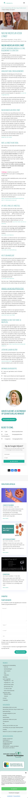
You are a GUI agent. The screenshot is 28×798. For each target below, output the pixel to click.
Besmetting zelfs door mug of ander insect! (15, 8)
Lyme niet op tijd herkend (8, 505)
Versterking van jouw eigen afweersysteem (13, 727)
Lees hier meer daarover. (7, 278)
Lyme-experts (7, 671)
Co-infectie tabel (8, 688)
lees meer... (6, 518)
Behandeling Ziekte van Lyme (10, 707)
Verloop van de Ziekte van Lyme (10, 725)
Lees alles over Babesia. (7, 235)
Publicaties (6, 675)
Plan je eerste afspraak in (9, 419)
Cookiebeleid (10, 796)
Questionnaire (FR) (8, 686)
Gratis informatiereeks (9, 690)
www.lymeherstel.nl (6, 361)
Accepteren (14, 789)
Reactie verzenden (20, 652)
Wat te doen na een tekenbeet (9, 539)
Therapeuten (6, 721)
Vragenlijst (5, 700)
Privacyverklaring (16, 796)
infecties (5, 715)
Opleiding (5, 677)
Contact (5, 698)
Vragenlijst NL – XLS (8, 680)
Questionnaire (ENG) (9, 684)
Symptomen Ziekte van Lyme (10, 719)
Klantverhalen (6, 717)
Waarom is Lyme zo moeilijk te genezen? (12, 731)
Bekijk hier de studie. (6, 137)
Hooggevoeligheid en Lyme (9, 713)
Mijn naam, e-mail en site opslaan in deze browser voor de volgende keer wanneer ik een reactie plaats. (13, 642)
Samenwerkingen (8, 669)
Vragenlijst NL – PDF (9, 682)
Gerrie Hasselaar (8, 39)
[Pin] (19, 470)
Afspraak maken (6, 692)
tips (25, 41)
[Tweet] (9, 470)
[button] (26, 773)
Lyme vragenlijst (7, 679)
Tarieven (6, 696)
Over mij (6, 667)
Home (2, 8)
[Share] (12, 470)
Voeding (5, 729)
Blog (5, 673)
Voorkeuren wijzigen (14, 792)
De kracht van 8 (6, 574)
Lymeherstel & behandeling (9, 665)
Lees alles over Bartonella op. (9, 250)
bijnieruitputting (6, 711)
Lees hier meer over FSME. (8, 315)
